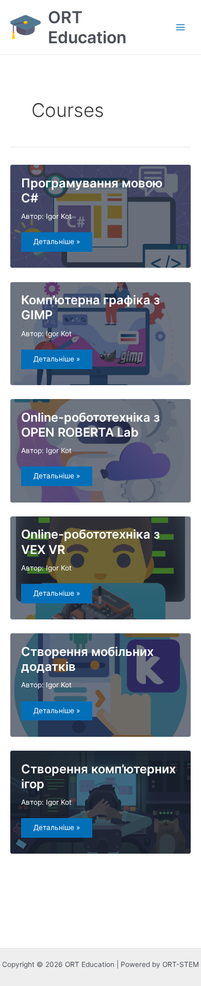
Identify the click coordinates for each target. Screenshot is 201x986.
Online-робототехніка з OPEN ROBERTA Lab (90, 425)
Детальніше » (60, 244)
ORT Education (87, 27)
